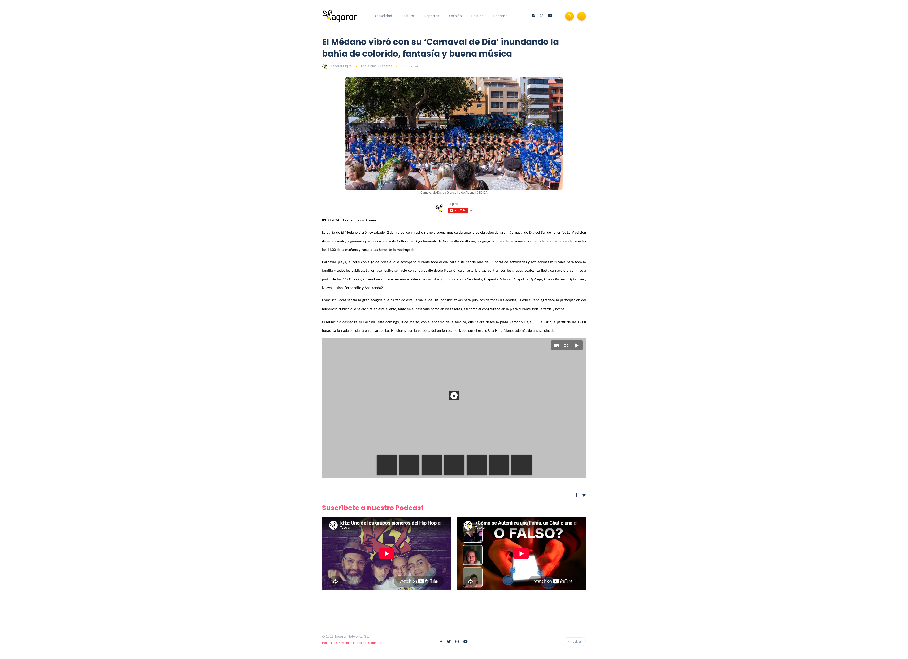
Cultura (408, 15)
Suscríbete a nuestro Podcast (373, 508)
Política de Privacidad (337, 643)
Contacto (374, 643)
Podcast (500, 15)
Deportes (431, 15)
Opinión (455, 15)
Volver (576, 641)
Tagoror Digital (341, 66)
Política (477, 15)
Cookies (360, 643)
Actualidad (383, 15)
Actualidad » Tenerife (377, 66)
